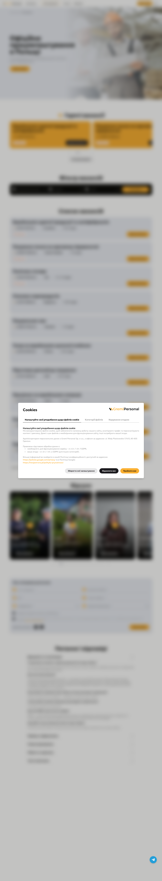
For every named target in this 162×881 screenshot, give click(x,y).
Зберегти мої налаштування (81, 471)
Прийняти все (129, 471)
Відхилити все (109, 471)
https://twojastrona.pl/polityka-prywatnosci (43, 462)
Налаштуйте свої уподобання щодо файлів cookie (52, 419)
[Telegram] (153, 859)
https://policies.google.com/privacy (39, 460)
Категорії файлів (94, 419)
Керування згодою (119, 419)
